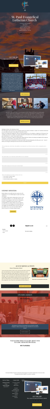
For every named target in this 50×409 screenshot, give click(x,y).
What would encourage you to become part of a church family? (12, 165)
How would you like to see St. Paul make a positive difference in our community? (15, 156)
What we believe (25, 94)
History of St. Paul (25, 121)
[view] (44, 225)
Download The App (14, 65)
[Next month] (14, 226)
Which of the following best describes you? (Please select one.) (12, 174)
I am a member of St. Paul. (7, 177)
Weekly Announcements (25, 286)
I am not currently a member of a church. (10, 179)
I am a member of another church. (9, 176)
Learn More (13, 211)
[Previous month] (11, 226)
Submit (25, 182)
